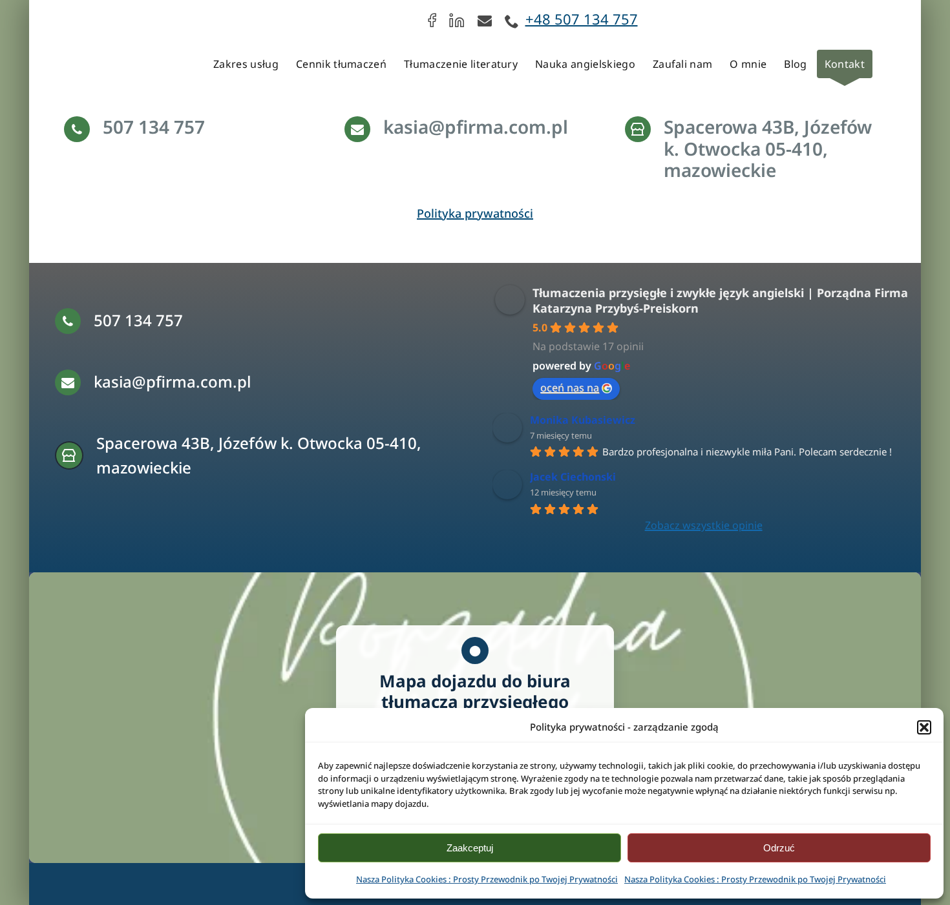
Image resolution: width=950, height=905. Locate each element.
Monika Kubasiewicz (582, 420)
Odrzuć (779, 847)
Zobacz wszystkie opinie (704, 525)
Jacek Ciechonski (573, 477)
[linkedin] (457, 20)
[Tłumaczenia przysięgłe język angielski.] (86, 17)
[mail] (485, 20)
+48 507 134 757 (581, 18)
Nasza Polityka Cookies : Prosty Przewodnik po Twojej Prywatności (487, 879)
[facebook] (432, 20)
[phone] (512, 21)
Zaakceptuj (470, 847)
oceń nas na (569, 387)
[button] (924, 727)
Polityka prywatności (475, 213)
